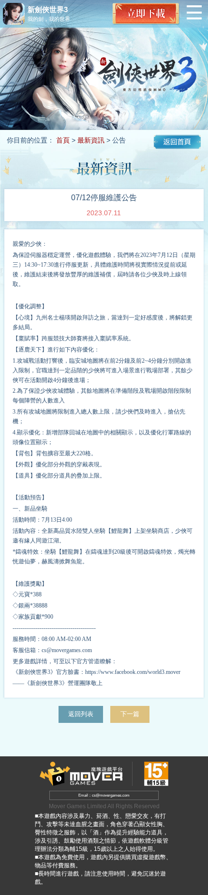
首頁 (63, 140)
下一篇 (129, 714)
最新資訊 (90, 140)
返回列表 (80, 714)
